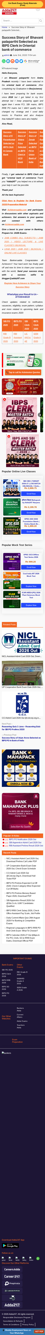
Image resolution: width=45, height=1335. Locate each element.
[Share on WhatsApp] (4, 61)
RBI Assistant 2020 (18, 337)
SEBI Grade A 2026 (22, 989)
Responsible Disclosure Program (17, 1317)
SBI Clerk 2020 (27, 325)
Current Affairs (20, 1016)
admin (7, 55)
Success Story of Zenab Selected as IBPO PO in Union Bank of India (33, 147)
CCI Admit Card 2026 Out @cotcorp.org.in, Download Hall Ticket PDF (21, 876)
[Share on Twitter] (21, 61)
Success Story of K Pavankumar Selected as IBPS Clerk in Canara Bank (9, 143)
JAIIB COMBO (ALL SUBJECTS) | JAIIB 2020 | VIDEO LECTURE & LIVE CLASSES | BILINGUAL (23, 241)
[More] (38, 9)
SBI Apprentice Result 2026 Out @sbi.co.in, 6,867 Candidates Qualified (20, 903)
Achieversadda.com (17, 210)
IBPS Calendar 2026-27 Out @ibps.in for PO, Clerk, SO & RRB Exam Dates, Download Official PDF (23, 938)
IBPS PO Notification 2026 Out (22, 839)
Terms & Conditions (11, 1325)
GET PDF (39, 1331)
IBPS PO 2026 (5, 994)
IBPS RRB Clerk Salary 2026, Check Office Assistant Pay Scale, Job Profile (23, 911)
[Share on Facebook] (17, 61)
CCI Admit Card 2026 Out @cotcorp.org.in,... (21, 718)
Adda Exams (22, 1021)
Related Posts (9, 624)
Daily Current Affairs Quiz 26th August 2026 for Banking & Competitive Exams (23, 921)
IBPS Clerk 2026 (6, 975)
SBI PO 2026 (7, 970)
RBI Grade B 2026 (22, 973)
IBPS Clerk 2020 (36, 325)
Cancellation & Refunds (13, 1321)
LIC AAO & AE (27, 337)
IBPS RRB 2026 (6, 981)
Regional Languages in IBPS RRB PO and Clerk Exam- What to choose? (23, 929)
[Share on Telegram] (8, 61)
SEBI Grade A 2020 (37, 337)
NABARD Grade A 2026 (20, 981)
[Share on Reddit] (12, 61)
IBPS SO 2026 (5, 988)
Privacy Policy (28, 1325)
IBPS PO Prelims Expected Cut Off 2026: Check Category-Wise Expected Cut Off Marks (23, 886)
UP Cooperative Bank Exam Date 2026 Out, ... (22, 687)
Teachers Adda (20, 1026)
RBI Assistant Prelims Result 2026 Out (26, 846)
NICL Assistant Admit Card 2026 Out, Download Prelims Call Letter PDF (22, 859)
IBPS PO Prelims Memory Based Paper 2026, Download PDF (21, 894)
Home (4, 27)
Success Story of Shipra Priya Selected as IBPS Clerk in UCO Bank (22, 147)
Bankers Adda (20, 1009)
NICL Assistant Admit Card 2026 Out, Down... (22, 656)
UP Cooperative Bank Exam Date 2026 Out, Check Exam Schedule (21, 867)
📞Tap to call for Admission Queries (23, 372)
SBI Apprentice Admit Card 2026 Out (25, 842)
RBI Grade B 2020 (7, 337)
